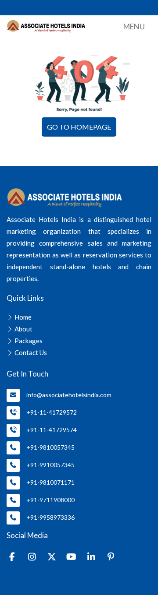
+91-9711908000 (50, 499)
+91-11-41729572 (51, 412)
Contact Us (30, 352)
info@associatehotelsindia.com (68, 394)
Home (23, 317)
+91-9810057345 (50, 447)
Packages (28, 341)
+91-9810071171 (50, 482)
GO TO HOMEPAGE (79, 127)
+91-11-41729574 (51, 429)
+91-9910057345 (50, 464)
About (23, 329)
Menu (134, 26)
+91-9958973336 (50, 517)
